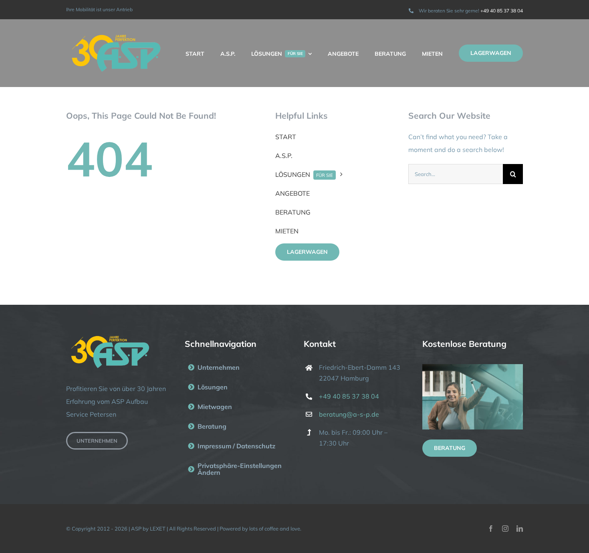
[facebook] (491, 528)
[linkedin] (519, 528)
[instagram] (505, 528)
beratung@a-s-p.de (349, 414)
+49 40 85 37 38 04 (501, 11)
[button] (235, 469)
